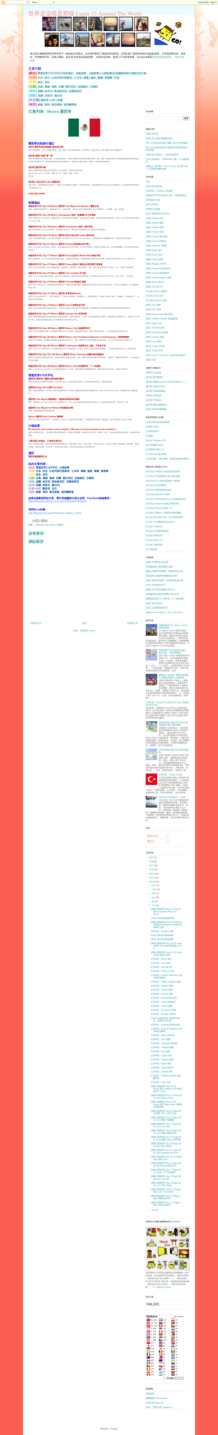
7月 (153, 905)
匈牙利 (48, 91)
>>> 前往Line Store (161, 1287)
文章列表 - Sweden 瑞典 (162, 986)
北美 (47, 525)
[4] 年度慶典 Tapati (154, 445)
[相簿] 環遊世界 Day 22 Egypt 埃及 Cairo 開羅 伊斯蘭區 (166, 1118)
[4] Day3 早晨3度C (154, 535)
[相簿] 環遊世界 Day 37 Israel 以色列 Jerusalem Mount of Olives (166, 911)
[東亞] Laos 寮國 (153, 341)
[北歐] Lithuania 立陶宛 (156, 245)
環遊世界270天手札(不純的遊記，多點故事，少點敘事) (69, 73)
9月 (153, 897)
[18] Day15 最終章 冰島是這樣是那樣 (163, 471)
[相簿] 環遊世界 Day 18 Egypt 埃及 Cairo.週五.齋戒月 (166, 1144)
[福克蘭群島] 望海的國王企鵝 (159, 567)
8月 (153, 901)
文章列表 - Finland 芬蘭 (162, 994)
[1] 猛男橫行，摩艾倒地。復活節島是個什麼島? (167, 459)
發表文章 (154, 836)
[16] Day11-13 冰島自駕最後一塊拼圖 (163, 481)
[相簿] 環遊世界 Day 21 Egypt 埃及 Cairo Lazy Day (166, 1125)
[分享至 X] (40, 520)
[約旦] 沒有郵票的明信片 (157, 608)
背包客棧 (150, 1393)
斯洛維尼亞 (60, 91)
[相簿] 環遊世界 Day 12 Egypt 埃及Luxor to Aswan (166, 1177)
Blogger (113, 1428)
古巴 (53, 100)
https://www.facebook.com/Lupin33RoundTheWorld (57, 501)
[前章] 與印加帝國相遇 (156, 409)
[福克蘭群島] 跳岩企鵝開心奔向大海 (162, 594)
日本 (40, 77)
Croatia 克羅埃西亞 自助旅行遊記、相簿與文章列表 (165, 1019)
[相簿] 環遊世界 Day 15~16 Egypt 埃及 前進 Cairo (166, 1157)
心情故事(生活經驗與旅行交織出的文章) (124, 73)
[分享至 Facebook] (43, 520)
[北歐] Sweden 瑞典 (155, 227)
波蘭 (40, 91)
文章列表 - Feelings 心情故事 (159, 191)
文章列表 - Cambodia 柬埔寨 (164, 1043)
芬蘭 (61, 86)
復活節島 (57, 104)
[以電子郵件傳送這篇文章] (34, 520)
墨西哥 (45, 100)
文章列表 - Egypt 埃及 (161, 1063)
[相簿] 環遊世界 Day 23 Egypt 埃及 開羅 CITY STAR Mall (166, 1112)
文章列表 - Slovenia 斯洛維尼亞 (165, 1024)
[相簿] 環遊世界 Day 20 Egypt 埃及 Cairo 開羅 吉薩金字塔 (166, 1131)
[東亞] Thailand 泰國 (155, 328)
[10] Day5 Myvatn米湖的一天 (159, 508)
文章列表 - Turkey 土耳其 (170, 774)
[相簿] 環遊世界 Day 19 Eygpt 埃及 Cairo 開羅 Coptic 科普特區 (166, 1138)
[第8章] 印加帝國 (153, 372)
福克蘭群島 (70, 104)
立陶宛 (94, 86)
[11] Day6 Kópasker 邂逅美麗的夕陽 (162, 503)
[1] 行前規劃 (151, 549)
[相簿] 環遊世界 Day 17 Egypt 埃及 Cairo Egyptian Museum (166, 1151)
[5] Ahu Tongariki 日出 (156, 440)
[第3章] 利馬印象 (153, 395)
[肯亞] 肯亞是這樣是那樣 (162, 939)
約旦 (47, 77)
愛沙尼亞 (71, 86)
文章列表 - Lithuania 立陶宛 (163, 1010)
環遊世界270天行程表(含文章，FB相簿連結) (166, 195)
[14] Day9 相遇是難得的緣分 (159, 490)
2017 (151, 865)
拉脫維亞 (83, 86)
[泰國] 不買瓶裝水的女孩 (157, 562)
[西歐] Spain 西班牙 (155, 282)
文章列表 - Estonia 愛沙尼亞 (164, 998)
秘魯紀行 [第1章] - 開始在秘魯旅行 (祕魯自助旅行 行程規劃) (174, 676)
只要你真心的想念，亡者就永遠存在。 (163, 154)
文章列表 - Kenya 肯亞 (161, 959)
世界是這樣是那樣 (161, 57)
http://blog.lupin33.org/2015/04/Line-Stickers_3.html (54, 513)
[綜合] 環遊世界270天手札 (158, 213)
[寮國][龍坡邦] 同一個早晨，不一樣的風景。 (166, 598)
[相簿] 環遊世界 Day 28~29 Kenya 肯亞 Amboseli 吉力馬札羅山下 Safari (166, 1089)
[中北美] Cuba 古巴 (154, 296)
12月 (154, 885)
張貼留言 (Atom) (87, 630)
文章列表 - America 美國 (162, 931)
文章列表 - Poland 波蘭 (161, 1006)
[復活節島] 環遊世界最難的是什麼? (162, 576)
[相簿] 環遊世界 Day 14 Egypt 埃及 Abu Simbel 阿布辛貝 (166, 1164)
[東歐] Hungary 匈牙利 (156, 264)
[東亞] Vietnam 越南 (155, 337)
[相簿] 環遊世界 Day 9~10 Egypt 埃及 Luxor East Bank (166, 1190)
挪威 (47, 86)
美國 (60, 100)
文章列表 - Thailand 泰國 (162, 1047)
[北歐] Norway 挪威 (154, 223)
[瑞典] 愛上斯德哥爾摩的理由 (159, 138)
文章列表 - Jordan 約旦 (161, 1055)
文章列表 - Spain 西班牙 (162, 1067)
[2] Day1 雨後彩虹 (154, 544)
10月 (154, 893)
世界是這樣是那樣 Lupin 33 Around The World (85, 13)
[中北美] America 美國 (156, 300)
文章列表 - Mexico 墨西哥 (163, 1035)
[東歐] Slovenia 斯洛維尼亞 (158, 268)
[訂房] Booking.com (155, 1402)
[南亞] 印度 (151, 360)
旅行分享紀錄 (152, 204)
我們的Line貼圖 (153, 209)
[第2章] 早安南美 (153, 400)
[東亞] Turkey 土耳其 (155, 346)
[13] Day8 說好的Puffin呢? (158, 494)
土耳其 (78, 77)
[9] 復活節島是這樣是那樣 (157, 422)
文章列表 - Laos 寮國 (160, 1039)
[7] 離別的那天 (152, 431)
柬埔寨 (108, 77)
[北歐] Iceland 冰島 (154, 218)
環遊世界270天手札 (47, 467)
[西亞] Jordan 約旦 (154, 350)
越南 (93, 77)
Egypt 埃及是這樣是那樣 (162, 935)
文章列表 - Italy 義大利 (161, 967)
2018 (151, 861)
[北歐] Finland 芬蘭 (154, 232)
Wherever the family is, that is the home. (164, 612)
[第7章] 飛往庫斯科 (154, 377)
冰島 (40, 86)
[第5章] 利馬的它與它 (155, 386)
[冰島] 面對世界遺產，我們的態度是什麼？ (165, 580)
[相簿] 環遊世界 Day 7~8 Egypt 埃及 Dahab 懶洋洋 (165, 1203)
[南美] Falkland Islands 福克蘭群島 (162, 318)
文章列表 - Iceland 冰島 (162, 1071)
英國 (40, 95)
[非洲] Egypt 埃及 (154, 250)
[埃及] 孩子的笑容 (154, 603)
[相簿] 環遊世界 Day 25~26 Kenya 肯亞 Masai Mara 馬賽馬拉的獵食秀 (166, 1104)
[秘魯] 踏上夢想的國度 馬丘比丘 (160, 589)
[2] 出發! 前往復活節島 (156, 454)
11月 (154, 889)
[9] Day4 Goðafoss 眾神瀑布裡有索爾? (163, 513)
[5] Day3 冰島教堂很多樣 (157, 531)
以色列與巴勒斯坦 (62, 77)
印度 (116, 77)
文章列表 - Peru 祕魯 (160, 1051)
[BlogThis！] (37, 520)
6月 (153, 1210)
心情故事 (64, 467)
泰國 (86, 77)
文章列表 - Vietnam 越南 (162, 1059)
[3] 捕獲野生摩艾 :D (155, 449)
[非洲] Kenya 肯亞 (154, 255)
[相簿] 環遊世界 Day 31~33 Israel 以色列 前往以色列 (166, 953)
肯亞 (47, 82)
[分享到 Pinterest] (46, 520)
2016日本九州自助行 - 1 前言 (172, 797)
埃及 (40, 82)
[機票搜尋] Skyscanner (156, 1398)
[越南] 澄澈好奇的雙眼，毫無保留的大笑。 (165, 571)
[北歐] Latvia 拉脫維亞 (156, 241)
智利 (47, 104)
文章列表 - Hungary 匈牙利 (163, 1014)
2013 (151, 882)
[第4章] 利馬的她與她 (155, 391)
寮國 (100, 77)
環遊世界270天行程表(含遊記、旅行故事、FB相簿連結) (173, 651)
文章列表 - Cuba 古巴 (161, 1082)
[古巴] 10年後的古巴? (155, 585)
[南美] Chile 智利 (153, 309)
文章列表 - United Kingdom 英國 (165, 982)
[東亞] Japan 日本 (154, 323)
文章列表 (39, 525)
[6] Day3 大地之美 (154, 526)
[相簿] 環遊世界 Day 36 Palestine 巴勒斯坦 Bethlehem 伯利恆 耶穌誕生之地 (166, 924)
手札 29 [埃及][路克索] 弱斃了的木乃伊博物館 (167, 143)
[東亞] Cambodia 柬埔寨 (157, 332)
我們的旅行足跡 (153, 200)
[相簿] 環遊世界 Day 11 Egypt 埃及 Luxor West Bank (166, 1184)
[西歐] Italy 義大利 (154, 286)
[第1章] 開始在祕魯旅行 (156, 405)
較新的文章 (36, 623)
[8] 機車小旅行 (152, 426)
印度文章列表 (152, 134)
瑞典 (54, 86)
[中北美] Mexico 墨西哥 (156, 291)
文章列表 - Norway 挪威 (162, 990)
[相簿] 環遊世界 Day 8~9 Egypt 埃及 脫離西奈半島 (165, 1197)
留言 (152, 841)
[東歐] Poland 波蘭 (154, 259)
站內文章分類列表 (154, 186)
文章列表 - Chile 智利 (160, 963)
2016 (151, 869)
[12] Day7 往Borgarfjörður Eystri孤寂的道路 (166, 499)
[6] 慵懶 (149, 436)
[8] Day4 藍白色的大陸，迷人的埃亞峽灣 (164, 517)
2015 (151, 874)
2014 (151, 878)
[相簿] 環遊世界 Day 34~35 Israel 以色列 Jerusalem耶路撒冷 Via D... (166, 946)
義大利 (58, 95)
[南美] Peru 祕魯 (153, 305)
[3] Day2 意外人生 (154, 540)
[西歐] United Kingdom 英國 (158, 277)
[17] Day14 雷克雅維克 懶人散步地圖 (163, 476)
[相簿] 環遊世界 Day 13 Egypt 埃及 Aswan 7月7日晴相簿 (166, 1171)
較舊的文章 (132, 623)
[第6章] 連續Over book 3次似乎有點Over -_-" (166, 382)
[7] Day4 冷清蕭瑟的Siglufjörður (160, 522)
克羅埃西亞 (75, 91)
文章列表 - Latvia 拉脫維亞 (163, 1002)
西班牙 (49, 95)
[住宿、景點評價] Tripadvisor (159, 1407)
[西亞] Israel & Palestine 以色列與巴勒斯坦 (165, 355)
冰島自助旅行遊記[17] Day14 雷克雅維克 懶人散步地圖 (173, 723)
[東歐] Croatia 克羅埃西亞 (157, 273)
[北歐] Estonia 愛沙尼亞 (157, 236)
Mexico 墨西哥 (57, 525)
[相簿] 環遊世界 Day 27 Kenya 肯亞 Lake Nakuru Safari (166, 1096)
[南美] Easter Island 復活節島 (159, 314)
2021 (151, 857)
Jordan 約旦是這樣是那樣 (162, 918)
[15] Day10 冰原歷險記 (156, 485)
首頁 (84, 623)
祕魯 (40, 104)
